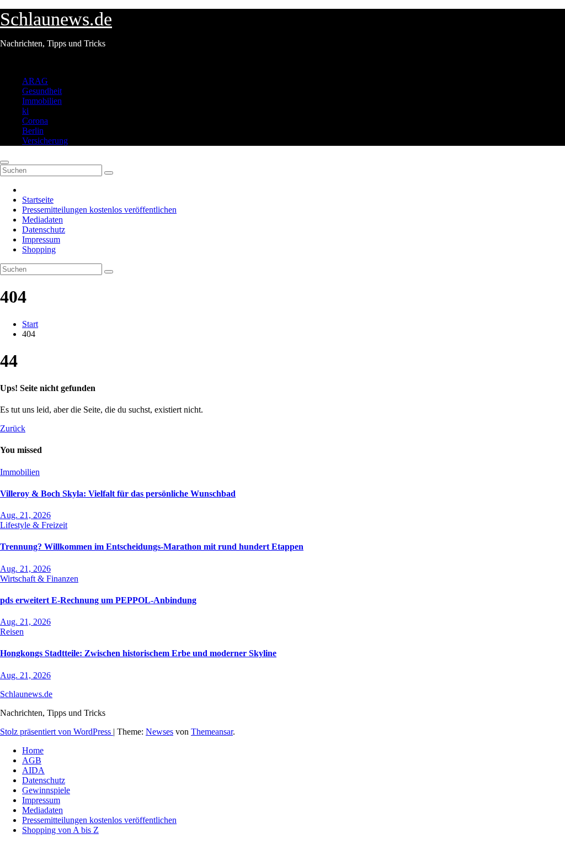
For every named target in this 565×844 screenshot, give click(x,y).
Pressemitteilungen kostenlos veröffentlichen (99, 209)
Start (30, 324)
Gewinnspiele (46, 790)
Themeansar (212, 731)
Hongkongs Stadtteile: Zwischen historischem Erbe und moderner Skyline (138, 653)
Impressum (41, 239)
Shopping (39, 249)
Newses (159, 731)
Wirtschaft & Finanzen (39, 578)
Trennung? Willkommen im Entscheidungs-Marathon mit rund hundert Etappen (151, 546)
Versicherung (45, 140)
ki (25, 110)
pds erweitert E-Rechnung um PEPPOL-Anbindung (98, 600)
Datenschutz (43, 229)
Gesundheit (42, 91)
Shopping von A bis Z (60, 830)
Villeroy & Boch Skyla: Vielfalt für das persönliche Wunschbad (118, 493)
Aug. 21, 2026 (25, 515)
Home (33, 750)
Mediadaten (42, 219)
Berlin (33, 130)
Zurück (12, 428)
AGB (31, 760)
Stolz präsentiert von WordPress (56, 731)
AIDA (33, 770)
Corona (35, 120)
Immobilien (42, 101)
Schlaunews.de (56, 19)
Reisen (12, 631)
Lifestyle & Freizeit (33, 525)
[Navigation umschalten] (4, 162)
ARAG (35, 81)
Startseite (38, 199)
